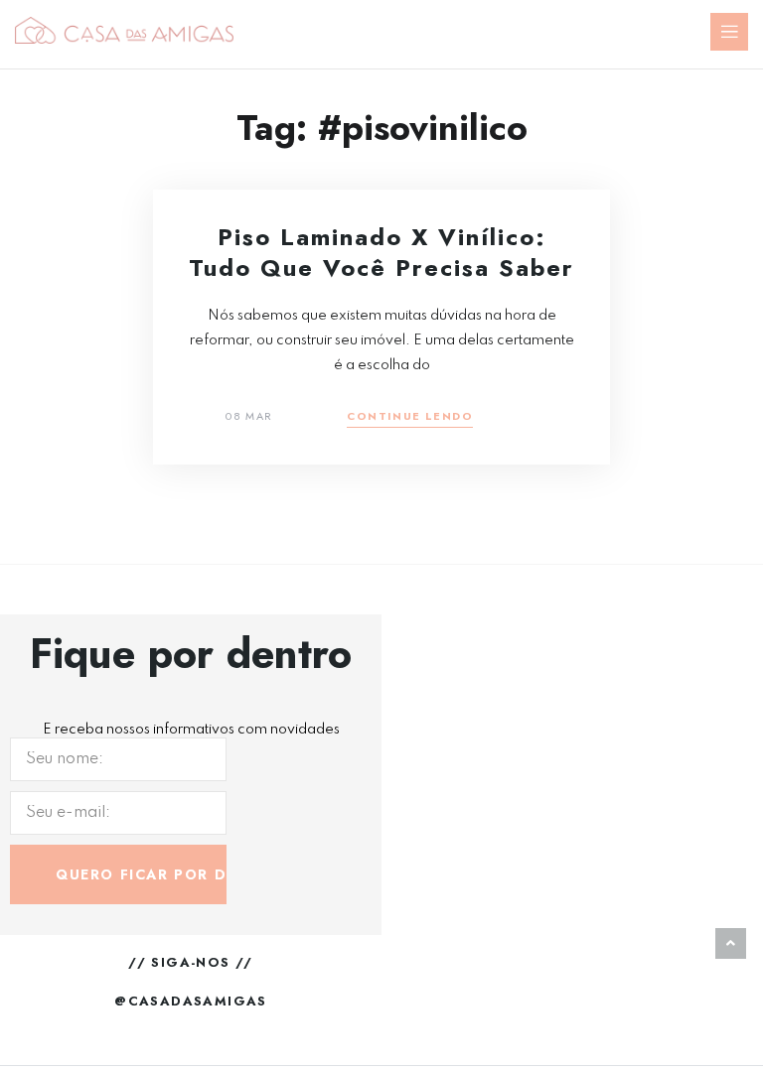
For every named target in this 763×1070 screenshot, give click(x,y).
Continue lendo (410, 417)
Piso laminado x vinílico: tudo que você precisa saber (381, 252)
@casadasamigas (190, 1001)
